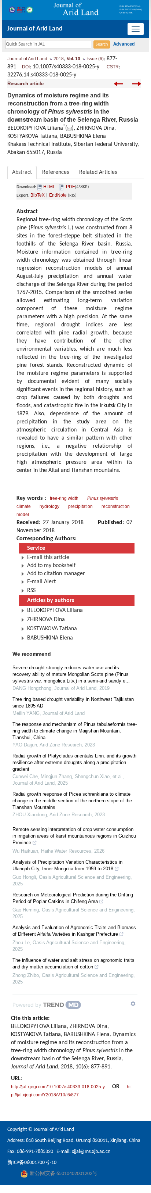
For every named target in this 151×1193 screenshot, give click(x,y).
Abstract (22, 172)
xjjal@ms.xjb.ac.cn (91, 1151)
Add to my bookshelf (51, 566)
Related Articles (98, 172)
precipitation (80, 506)
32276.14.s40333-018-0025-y (41, 75)
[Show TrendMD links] (133, 1004)
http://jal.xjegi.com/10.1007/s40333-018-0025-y (58, 1086)
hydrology (49, 506)
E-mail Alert (41, 582)
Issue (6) (95, 58)
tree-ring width (64, 498)
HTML (49, 186)
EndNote (58, 195)
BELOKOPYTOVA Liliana (55, 610)
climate (23, 506)
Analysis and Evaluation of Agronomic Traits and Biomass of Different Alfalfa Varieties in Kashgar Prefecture (74, 931)
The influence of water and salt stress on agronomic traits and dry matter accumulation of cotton (73, 963)
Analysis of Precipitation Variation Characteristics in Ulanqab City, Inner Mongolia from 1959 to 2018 (67, 865)
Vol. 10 (73, 58)
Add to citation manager (56, 574)
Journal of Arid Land (35, 28)
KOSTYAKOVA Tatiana (52, 629)
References (55, 172)
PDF (70, 186)
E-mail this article (48, 557)
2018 (59, 58)
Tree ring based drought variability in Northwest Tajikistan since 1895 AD (73, 702)
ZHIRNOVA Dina (46, 620)
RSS (31, 591)
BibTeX (37, 195)
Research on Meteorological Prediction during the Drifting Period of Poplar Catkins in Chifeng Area (72, 898)
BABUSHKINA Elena (50, 638)
